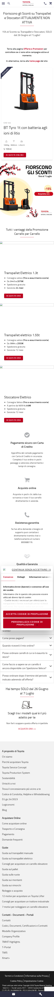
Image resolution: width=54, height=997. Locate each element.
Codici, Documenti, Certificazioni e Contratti (24, 925)
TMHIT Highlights (11, 941)
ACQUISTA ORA (13, 295)
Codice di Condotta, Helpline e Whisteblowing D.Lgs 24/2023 (26, 797)
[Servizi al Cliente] (45, 3)
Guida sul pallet (10, 869)
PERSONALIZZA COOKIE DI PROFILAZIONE (27, 623)
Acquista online (15, 155)
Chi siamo (7, 756)
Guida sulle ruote (11, 874)
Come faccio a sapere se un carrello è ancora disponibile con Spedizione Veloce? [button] (24, 666)
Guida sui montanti (12, 880)
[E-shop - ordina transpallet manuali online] (28, 3)
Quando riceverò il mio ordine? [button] (18, 645)
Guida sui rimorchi (11, 885)
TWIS (4, 952)
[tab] (27, 638)
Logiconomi (8, 804)
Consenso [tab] (8, 577)
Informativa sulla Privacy (37, 975)
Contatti (6, 920)
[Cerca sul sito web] (9, 3)
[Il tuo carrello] (50, 3)
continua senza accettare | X (31, 569)
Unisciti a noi (9, 783)
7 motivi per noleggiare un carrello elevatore (25, 906)
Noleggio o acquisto (12, 890)
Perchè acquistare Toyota (15, 762)
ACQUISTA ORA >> (27, 728)
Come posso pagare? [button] (13, 638)
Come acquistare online (14, 823)
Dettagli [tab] (21, 577)
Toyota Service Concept (14, 767)
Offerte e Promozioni (33, 48)
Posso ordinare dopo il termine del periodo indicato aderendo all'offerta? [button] (24, 677)
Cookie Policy (16, 980)
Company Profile (11, 936)
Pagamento (8, 834)
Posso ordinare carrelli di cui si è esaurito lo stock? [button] (24, 654)
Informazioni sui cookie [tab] (40, 577)
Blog (4, 810)
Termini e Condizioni (14, 975)
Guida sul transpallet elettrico (17, 858)
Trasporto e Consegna (13, 828)
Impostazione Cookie (33, 980)
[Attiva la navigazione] (3, 3)
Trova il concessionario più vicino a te (21, 788)
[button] (13, 994)
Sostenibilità (8, 778)
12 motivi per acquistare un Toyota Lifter (23, 896)
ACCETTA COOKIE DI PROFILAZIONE (27, 614)
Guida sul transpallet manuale (17, 853)
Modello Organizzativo (14, 931)
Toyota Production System (16, 772)
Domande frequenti (12, 839)
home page (34, 60)
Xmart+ (6, 958)
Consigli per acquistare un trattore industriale (25, 901)
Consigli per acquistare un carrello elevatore (24, 863)
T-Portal (6, 947)
